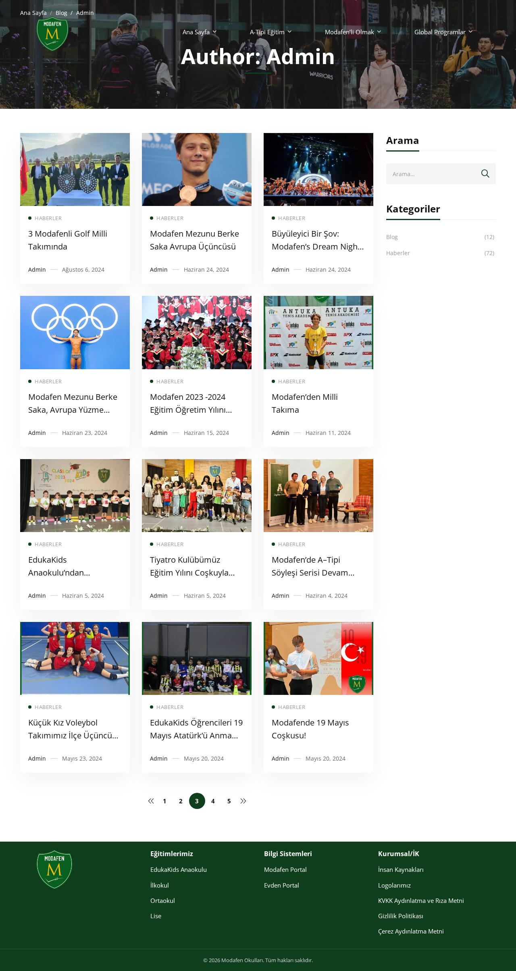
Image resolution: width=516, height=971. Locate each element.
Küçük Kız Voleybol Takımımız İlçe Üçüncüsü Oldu (74, 735)
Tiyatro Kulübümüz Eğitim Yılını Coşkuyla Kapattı (189, 572)
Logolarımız (394, 885)
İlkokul (159, 885)
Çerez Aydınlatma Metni (411, 931)
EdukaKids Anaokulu (178, 869)
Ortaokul (162, 900)
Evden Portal (281, 885)
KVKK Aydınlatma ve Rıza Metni (421, 900)
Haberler (440, 253)
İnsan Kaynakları (401, 869)
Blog (440, 237)
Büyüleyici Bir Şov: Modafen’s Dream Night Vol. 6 (316, 246)
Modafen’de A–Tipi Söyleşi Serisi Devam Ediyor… (310, 572)
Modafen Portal (285, 869)
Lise (155, 916)
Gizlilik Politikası (400, 916)
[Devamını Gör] (75, 139)
